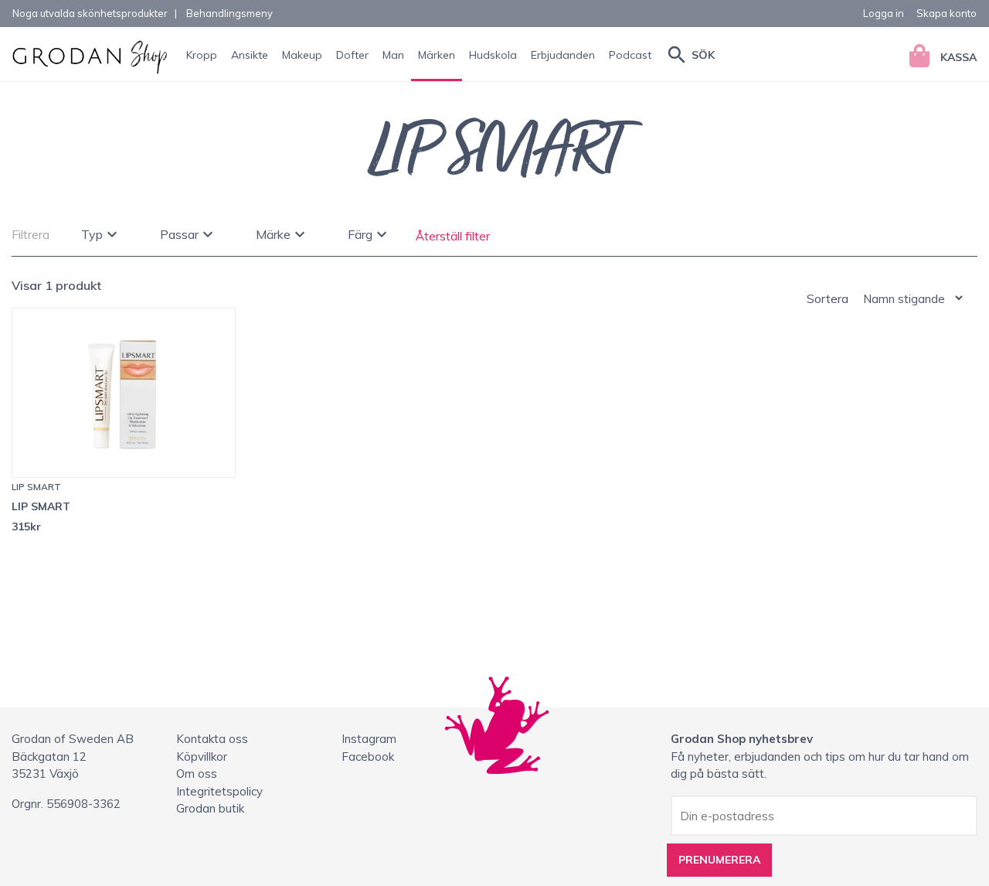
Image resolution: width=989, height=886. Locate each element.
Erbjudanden (563, 55)
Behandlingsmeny (229, 13)
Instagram (369, 738)
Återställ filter (453, 236)
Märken (436, 55)
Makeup (302, 55)
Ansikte (249, 55)
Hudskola (493, 55)
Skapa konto (946, 13)
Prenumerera (719, 860)
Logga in (883, 13)
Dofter (352, 55)
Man (393, 55)
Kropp (201, 55)
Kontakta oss (212, 738)
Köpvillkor (201, 756)
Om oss (196, 773)
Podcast (630, 55)
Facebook (368, 756)
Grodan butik (210, 808)
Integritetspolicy (219, 791)
